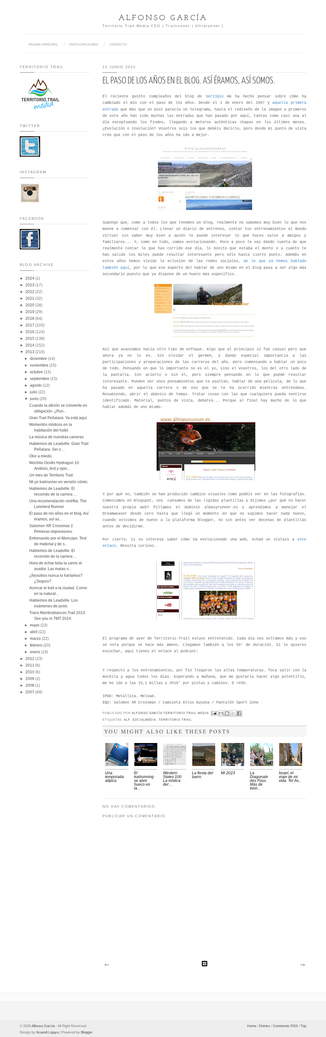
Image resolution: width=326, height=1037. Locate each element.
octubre (37, 372)
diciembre (39, 358)
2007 (30, 692)
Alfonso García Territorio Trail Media (171, 713)
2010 (30, 672)
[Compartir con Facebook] (239, 713)
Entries (264, 1026)
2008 (30, 685)
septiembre (40, 378)
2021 (30, 298)
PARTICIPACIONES (83, 44)
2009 (30, 678)
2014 (30, 345)
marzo (36, 638)
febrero (36, 645)
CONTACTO (118, 44)
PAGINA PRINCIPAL (43, 44)
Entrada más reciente (107, 965)
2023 (30, 285)
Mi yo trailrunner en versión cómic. (59, 482)
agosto (36, 385)
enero (35, 652)
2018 (30, 318)
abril (34, 632)
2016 (30, 332)
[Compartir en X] (233, 713)
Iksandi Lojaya (47, 1032)
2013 (30, 352)
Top (303, 1026)
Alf (127, 719)
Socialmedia (144, 719)
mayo (35, 625)
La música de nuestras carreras (56, 437)
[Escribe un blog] (227, 713)
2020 (30, 305)
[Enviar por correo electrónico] (221, 713)
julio (34, 392)
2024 (30, 278)
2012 (30, 658)
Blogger (87, 1032)
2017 (30, 325)
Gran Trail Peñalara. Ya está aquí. (58, 418)
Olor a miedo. (41, 456)
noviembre (39, 365)
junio (34, 399)
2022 (30, 292)
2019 (30, 312)
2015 (30, 338)
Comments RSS (285, 1026)
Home (251, 1026)
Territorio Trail (175, 719)
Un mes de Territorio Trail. (51, 475)
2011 (30, 665)
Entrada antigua (302, 965)
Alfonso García (163, 18)
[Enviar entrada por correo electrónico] (214, 713)
